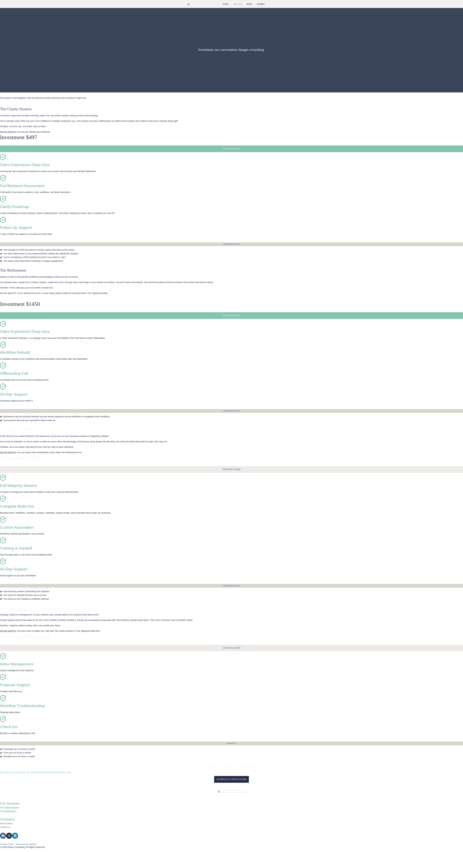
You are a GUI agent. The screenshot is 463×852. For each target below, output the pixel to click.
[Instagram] (9, 836)
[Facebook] (3, 836)
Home (225, 4)
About (249, 4)
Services (237, 4)
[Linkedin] (15, 836)
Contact (260, 4)
